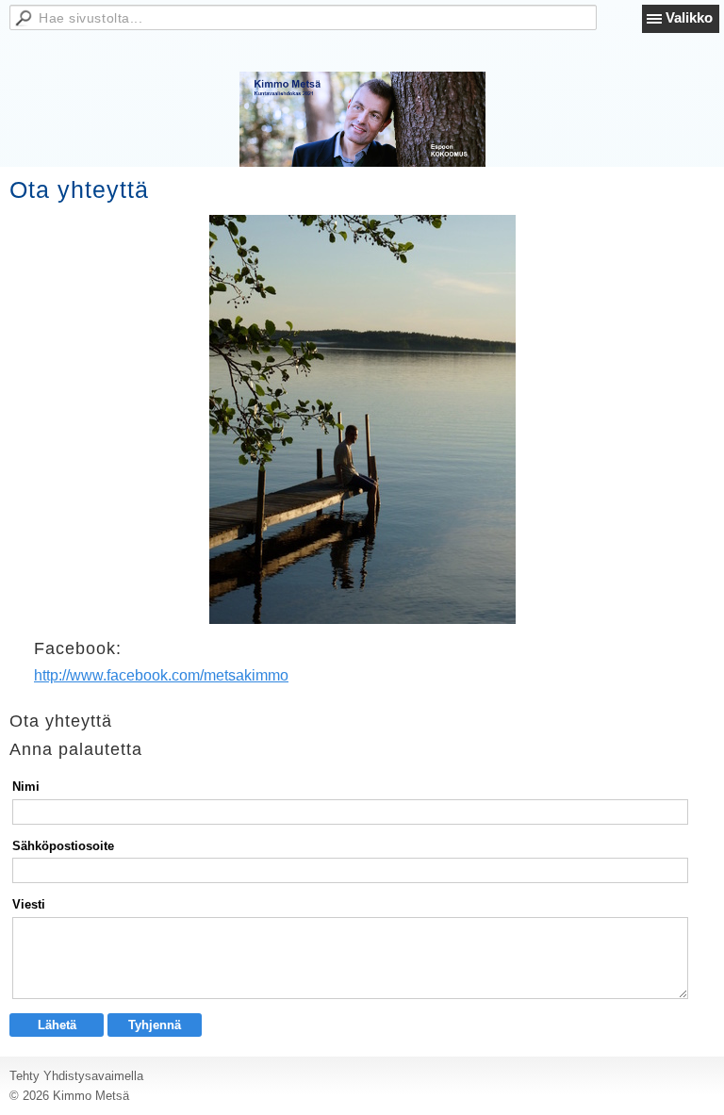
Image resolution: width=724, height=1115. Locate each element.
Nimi (26, 786)
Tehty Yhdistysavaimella (76, 1076)
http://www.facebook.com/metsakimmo (161, 675)
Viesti (28, 904)
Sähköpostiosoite (63, 846)
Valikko (689, 17)
